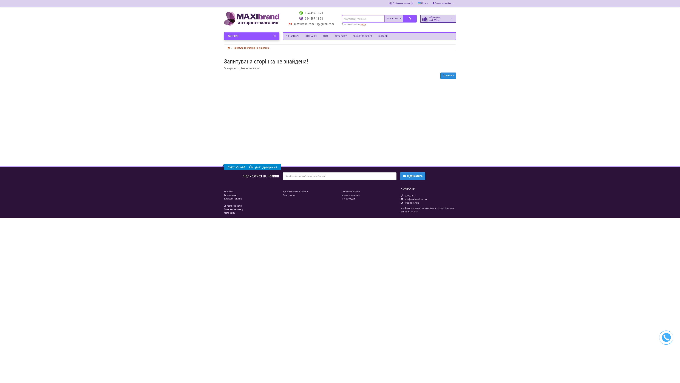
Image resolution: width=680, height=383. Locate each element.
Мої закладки (348, 198)
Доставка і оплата (233, 198)
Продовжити (448, 75)
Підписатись (415, 176)
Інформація (311, 36)
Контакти (382, 36)
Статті (325, 36)
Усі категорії (292, 36)
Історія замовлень (350, 195)
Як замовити (230, 195)
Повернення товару (233, 209)
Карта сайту (341, 36)
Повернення (289, 195)
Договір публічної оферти (295, 191)
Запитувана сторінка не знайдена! (251, 47)
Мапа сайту (229, 213)
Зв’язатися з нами (233, 205)
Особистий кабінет (362, 36)
